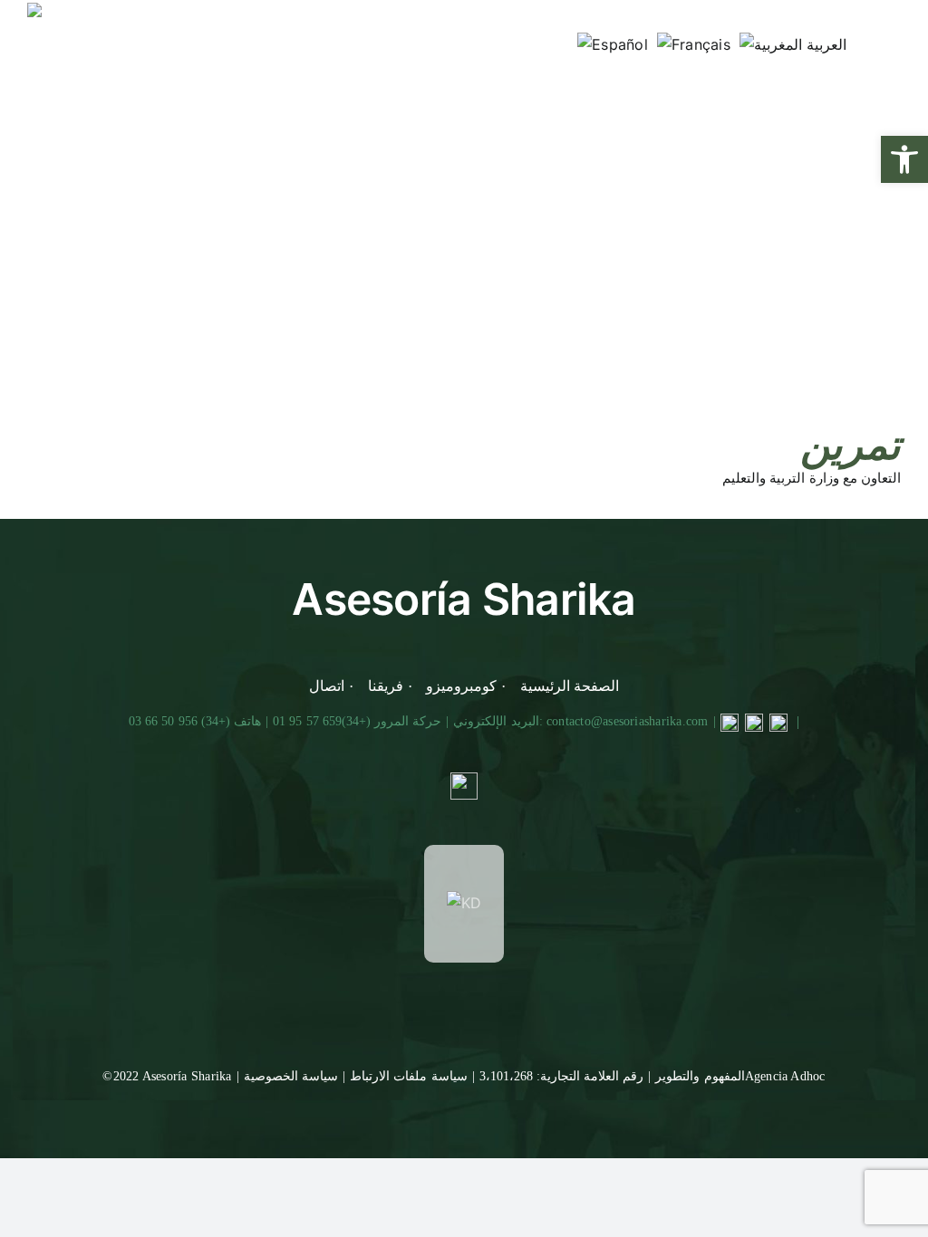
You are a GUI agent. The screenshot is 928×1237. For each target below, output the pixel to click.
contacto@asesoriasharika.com (627, 721)
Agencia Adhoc (785, 1076)
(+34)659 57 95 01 (322, 721)
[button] (904, 159)
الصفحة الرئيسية (569, 686)
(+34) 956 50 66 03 (179, 721)
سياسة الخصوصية (291, 1076)
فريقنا (385, 686)
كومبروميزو (461, 686)
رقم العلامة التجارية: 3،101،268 (561, 1076)
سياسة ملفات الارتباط (408, 1076)
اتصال (326, 686)
